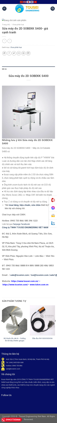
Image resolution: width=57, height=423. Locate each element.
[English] (25, 2)
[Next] (55, 326)
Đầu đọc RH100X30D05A (42, 338)
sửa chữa (35, 205)
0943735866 (13, 419)
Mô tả (4, 69)
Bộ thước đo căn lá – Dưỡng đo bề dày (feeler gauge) (15, 339)
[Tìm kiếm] (53, 8)
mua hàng (14, 205)
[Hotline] (53, 200)
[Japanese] (28, 2)
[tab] (28, 69)
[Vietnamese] (35, 2)
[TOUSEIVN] (28, 8)
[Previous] (2, 326)
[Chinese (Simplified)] (21, 2)
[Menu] (4, 8)
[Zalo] (53, 223)
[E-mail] (53, 215)
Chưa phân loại (18, 24)
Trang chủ (6, 24)
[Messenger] (53, 208)
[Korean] (32, 2)
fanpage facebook (21, 224)
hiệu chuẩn (25, 205)
